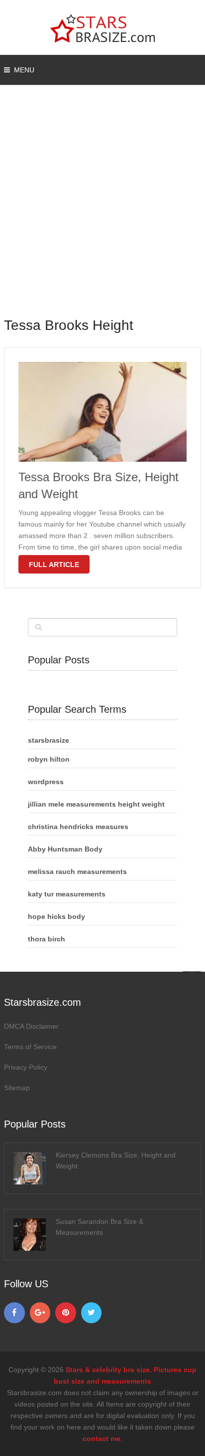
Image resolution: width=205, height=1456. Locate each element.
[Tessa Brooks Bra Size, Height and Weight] (102, 412)
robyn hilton (49, 759)
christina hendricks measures (78, 827)
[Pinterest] (65, 1312)
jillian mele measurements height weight (96, 804)
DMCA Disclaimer (31, 1026)
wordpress (46, 782)
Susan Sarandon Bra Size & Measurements (99, 1226)
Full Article (54, 565)
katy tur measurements (66, 894)
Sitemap (17, 1088)
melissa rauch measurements (77, 871)
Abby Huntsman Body (65, 849)
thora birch (46, 939)
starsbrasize (48, 740)
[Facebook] (14, 1312)
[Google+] (40, 1312)
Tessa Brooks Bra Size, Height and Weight (98, 485)
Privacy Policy (25, 1067)
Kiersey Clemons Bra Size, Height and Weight (116, 1160)
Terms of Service (30, 1047)
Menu (24, 70)
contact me (101, 1439)
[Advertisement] (102, 207)
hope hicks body (56, 916)
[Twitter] (91, 1312)
